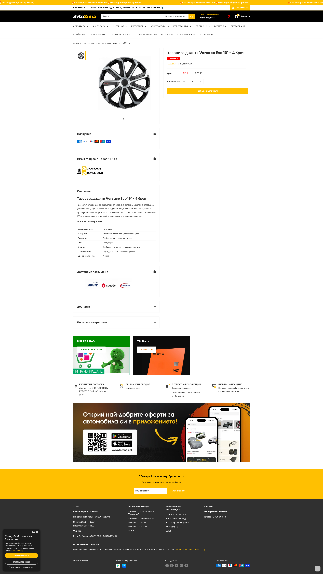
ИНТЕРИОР (118, 26)
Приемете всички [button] (21, 555)
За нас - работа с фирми (177, 522)
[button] (21, 567)
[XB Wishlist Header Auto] (228, 16)
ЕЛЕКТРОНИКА (180, 26)
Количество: (173, 81)
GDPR (131, 530)
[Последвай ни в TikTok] (186, 565)
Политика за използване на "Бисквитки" (141, 513)
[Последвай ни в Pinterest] (176, 565)
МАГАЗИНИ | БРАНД (176, 518)
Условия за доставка (137, 522)
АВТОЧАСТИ (79, 26)
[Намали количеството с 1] (184, 81)
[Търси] (192, 16)
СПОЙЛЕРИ (79, 34)
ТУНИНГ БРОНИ (97, 34)
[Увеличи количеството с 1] (200, 81)
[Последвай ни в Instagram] (172, 565)
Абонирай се (242, 7)
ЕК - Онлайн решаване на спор (190, 549)
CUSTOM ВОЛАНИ (186, 34)
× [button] (37, 532)
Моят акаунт (206, 17)
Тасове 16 (172, 64)
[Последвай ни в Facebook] (167, 565)
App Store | (21, 2)
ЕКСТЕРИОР (137, 26)
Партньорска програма (176, 514)
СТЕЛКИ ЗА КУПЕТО (119, 34)
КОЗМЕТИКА (220, 26)
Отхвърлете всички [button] (21, 562)
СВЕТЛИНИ (201, 26)
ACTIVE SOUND (206, 34)
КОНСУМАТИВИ (158, 26)
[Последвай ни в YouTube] (181, 565)
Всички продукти (89, 43)
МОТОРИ (165, 34)
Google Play (112, 2)
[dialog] (21, 550)
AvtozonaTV (172, 526)
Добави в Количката (208, 90)
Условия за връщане (137, 526)
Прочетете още (17, 550)
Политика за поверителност (141, 518)
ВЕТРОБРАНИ (238, 26)
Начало (76, 43)
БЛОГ (168, 530)
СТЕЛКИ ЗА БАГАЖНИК (145, 34)
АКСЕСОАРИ (99, 26)
